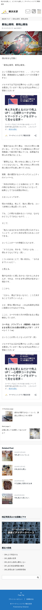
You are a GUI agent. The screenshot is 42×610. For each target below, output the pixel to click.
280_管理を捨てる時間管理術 (15, 570)
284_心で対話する (11, 555)
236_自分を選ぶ (20, 469)
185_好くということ (21, 455)
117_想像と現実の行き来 (23, 483)
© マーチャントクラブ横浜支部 (21, 604)
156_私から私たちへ (21, 498)
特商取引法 (29, 599)
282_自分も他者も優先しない (15, 562)
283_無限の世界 (10, 558)
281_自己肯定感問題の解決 (14, 566)
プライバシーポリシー (16, 599)
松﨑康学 (19, 28)
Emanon (26, 607)
